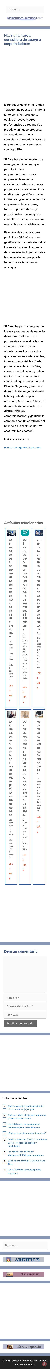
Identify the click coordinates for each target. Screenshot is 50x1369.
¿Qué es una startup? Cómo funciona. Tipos (27, 1162)
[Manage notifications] (44, 1364)
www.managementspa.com (22, 447)
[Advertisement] (25, 76)
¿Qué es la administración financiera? (39, 747)
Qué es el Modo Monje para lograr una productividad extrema (27, 1117)
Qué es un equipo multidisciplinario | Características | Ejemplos (25, 585)
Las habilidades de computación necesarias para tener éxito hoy (11, 588)
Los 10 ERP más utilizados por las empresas (24, 1171)
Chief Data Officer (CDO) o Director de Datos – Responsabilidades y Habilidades (27, 1142)
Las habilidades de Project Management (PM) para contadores (26, 1153)
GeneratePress (27, 1364)
